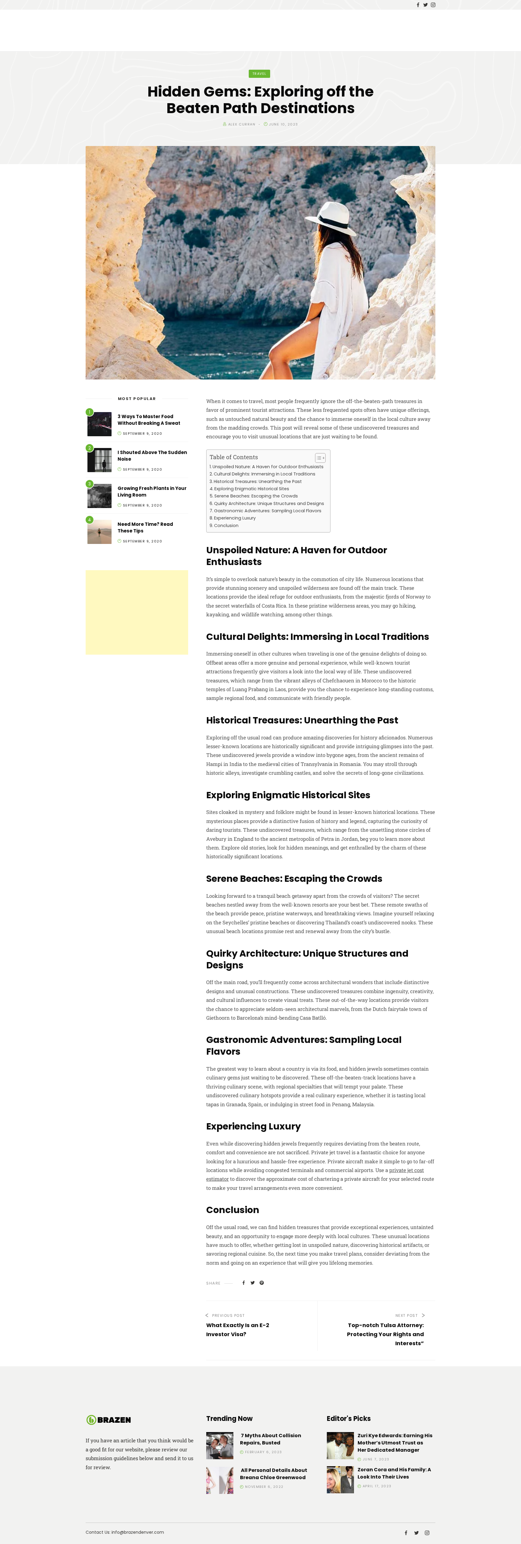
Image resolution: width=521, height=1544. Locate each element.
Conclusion (226, 526)
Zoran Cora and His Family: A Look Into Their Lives (394, 1473)
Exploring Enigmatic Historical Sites (251, 489)
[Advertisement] (137, 612)
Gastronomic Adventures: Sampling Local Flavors (267, 511)
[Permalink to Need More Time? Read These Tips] (99, 533)
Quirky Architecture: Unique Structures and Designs (269, 503)
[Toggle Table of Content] (317, 458)
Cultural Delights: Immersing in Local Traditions (264, 474)
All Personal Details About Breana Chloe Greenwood (273, 1474)
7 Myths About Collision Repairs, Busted (270, 1439)
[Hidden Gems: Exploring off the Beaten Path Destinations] (243, 1282)
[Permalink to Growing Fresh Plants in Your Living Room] (99, 497)
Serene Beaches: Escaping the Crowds (256, 496)
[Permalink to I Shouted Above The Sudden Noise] (99, 461)
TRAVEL (259, 73)
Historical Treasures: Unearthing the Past (258, 481)
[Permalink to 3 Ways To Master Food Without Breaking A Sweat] (99, 425)
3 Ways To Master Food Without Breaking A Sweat (149, 420)
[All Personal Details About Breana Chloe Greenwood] (219, 1481)
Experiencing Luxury (235, 518)
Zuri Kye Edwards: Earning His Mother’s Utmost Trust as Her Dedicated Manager (395, 1442)
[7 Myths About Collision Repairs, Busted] (219, 1446)
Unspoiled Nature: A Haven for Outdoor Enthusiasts (268, 467)
